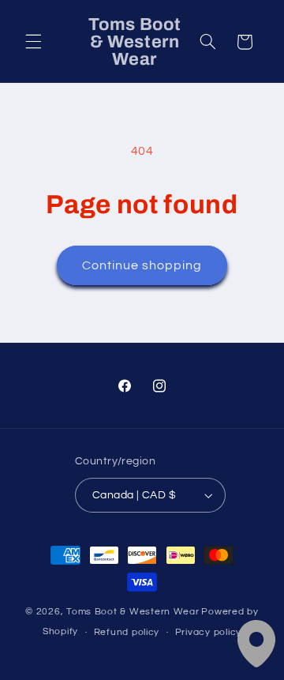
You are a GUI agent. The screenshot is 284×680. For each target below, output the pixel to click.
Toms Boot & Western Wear (133, 611)
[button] (33, 42)
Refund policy (127, 632)
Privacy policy (208, 632)
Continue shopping (142, 265)
